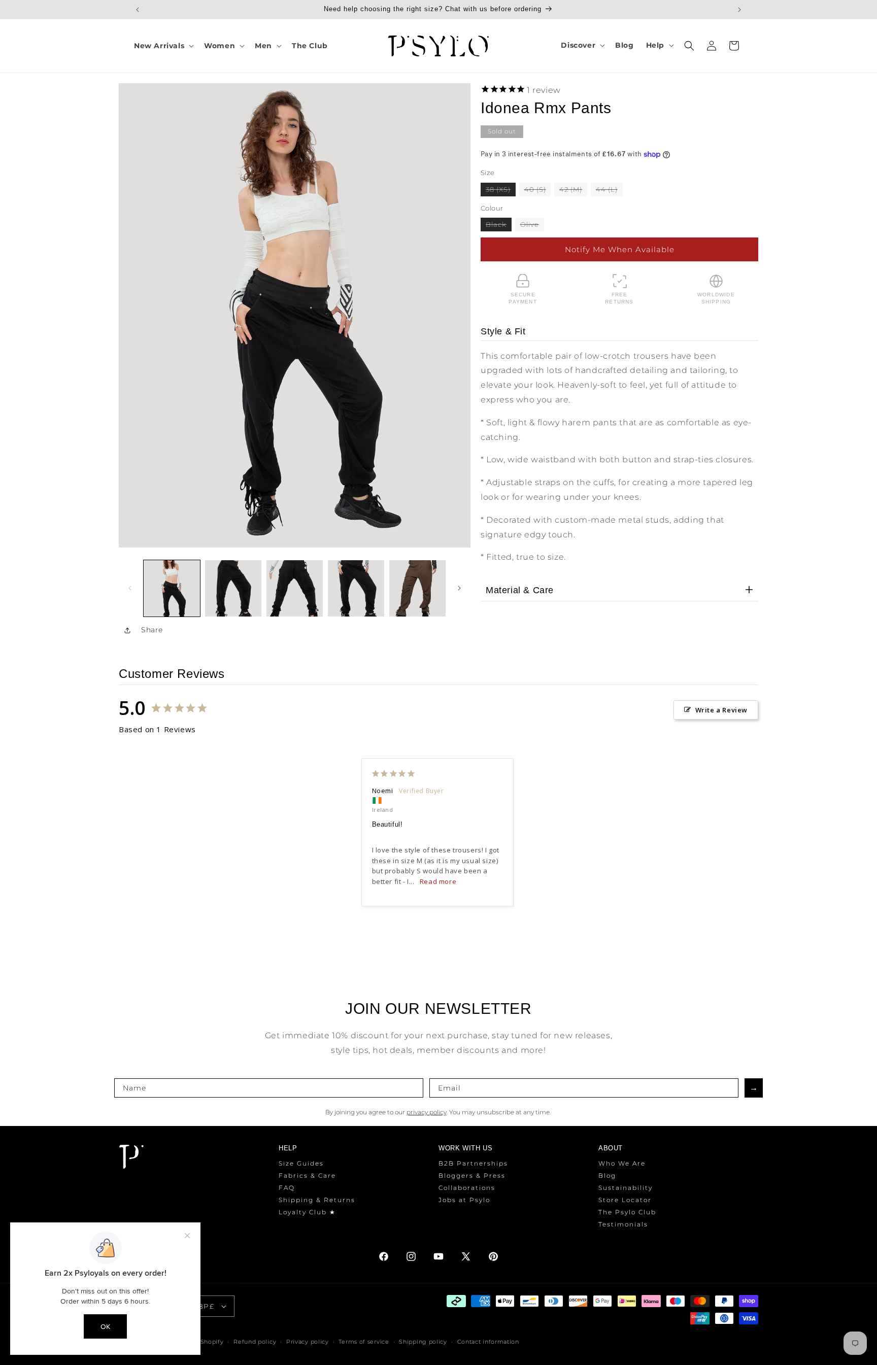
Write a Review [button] (721, 709)
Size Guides (301, 1163)
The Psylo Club (627, 1212)
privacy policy (427, 1112)
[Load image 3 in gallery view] (294, 588)
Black (499, 225)
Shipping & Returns (317, 1200)
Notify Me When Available (619, 249)
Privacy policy (307, 1341)
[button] (163, 45)
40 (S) (537, 190)
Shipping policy (423, 1341)
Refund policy (254, 1341)
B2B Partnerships (473, 1163)
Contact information (488, 1341)
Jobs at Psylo (464, 1200)
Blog (607, 1175)
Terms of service (364, 1341)
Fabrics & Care (307, 1175)
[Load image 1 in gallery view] (172, 588)
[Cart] (734, 46)
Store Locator (625, 1200)
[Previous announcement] (137, 9)
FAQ (287, 1187)
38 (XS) (501, 190)
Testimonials (623, 1224)
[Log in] (711, 46)
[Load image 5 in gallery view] (417, 588)
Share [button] (152, 629)
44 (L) (609, 190)
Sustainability (625, 1187)
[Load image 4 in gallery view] (356, 588)
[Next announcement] (739, 9)
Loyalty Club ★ (307, 1212)
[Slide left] (130, 588)
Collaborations (466, 1187)
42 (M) (573, 190)
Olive (532, 225)
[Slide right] (459, 588)
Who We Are (622, 1163)
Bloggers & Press (471, 1175)
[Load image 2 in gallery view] (233, 588)
